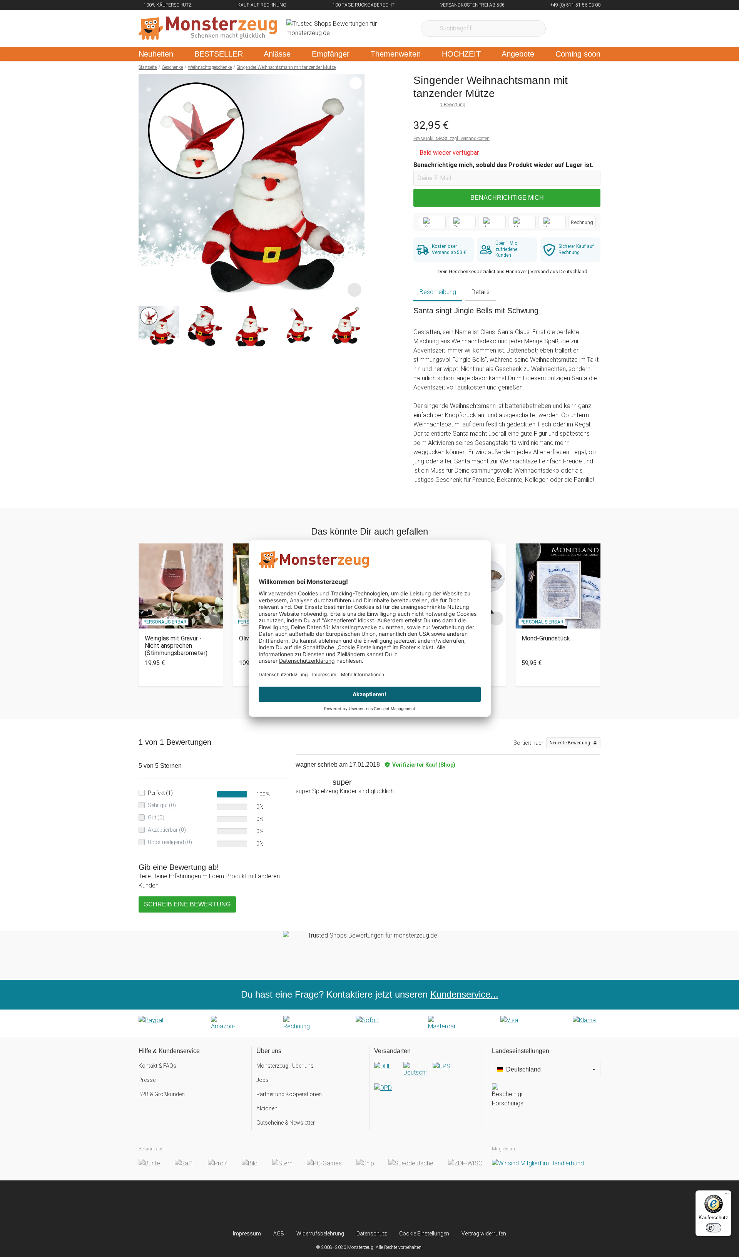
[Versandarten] (428, 1083)
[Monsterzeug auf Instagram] (324, 1205)
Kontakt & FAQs (157, 1066)
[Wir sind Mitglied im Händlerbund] (538, 1163)
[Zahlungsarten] (369, 1023)
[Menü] (726, 1195)
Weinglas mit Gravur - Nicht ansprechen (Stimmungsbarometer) (176, 646)
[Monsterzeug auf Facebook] (354, 1205)
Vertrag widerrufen (483, 1233)
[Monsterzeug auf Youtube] (415, 1205)
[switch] (713, 1227)
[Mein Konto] (584, 28)
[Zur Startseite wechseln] (208, 28)
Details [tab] (480, 292)
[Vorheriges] (146, 187)
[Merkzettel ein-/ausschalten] (354, 290)
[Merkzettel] (561, 28)
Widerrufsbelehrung (320, 1233)
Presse (147, 1080)
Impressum (247, 1233)
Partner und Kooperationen (289, 1094)
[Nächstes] (356, 187)
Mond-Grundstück (546, 638)
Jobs (262, 1080)
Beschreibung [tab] (438, 292)
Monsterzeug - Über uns (285, 1066)
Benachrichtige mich (507, 197)
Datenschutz (371, 1233)
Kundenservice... (464, 994)
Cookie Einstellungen (424, 1233)
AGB (278, 1233)
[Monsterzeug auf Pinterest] (385, 1205)
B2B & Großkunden (162, 1094)
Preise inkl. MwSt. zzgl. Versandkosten (451, 138)
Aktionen (267, 1108)
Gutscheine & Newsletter (285, 1123)
